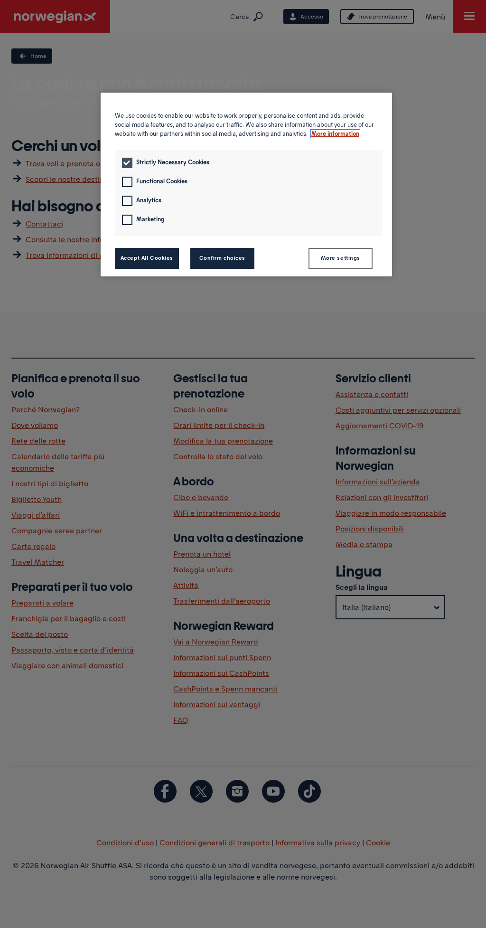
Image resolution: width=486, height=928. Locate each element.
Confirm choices (222, 258)
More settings (340, 258)
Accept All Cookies (147, 258)
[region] (246, 184)
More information (335, 133)
